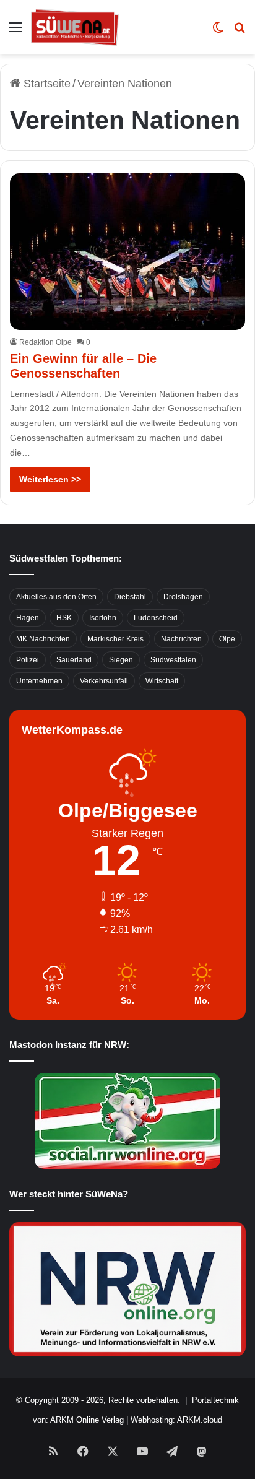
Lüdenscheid (156, 618)
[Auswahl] (15, 32)
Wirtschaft (161, 681)
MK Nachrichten (43, 639)
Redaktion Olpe (45, 342)
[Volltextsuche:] (239, 32)
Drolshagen (183, 596)
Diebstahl (130, 596)
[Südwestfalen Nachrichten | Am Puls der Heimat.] (75, 27)
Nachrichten (181, 639)
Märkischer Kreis (115, 639)
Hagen (27, 618)
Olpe (227, 639)
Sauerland (74, 660)
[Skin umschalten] (218, 32)
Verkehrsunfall (104, 681)
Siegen (121, 660)
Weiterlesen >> (50, 479)
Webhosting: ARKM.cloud (176, 1420)
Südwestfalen (173, 660)
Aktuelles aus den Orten (56, 596)
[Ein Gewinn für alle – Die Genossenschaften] (127, 251)
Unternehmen (39, 681)
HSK (64, 618)
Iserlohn (102, 618)
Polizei (27, 660)
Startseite (45, 83)
